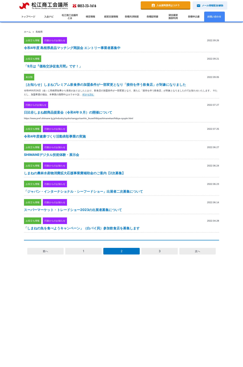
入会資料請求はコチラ (165, 5)
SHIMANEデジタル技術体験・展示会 (51, 155)
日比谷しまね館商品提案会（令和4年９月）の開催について (68, 112)
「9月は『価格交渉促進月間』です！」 (53, 66)
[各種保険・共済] (132, 17)
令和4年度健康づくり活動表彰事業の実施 (55, 136)
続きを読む (88, 94)
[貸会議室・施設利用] (173, 17)
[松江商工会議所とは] (70, 17)
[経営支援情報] (111, 17)
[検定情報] (90, 17)
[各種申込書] (193, 17)
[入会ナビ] (49, 17)
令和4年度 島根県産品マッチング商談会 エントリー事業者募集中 (72, 48)
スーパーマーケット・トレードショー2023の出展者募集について (73, 210)
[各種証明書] (152, 17)
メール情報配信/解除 (210, 6)
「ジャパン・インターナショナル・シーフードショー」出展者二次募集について (83, 191)
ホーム (27, 31)
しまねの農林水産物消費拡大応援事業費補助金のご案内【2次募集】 (74, 173)
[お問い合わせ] (214, 17)
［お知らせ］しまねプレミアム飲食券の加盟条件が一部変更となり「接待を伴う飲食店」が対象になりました (105, 85)
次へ (197, 251)
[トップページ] (28, 17)
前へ (45, 251)
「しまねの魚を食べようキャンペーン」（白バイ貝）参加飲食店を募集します (82, 228)
